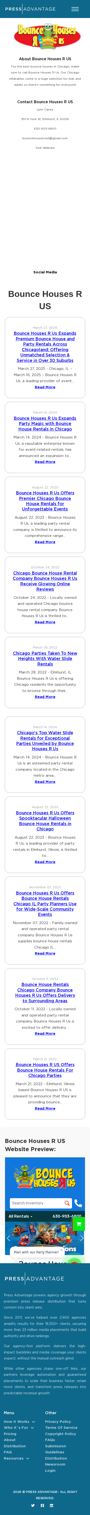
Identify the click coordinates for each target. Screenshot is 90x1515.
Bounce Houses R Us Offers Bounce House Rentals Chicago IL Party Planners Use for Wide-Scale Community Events (45, 904)
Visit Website (45, 148)
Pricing (10, 1434)
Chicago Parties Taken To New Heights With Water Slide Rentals (45, 659)
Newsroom (55, 1464)
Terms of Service (61, 1427)
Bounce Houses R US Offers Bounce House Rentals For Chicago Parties (45, 1070)
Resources (14, 1458)
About (10, 1440)
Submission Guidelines (55, 1449)
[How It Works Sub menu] (33, 1422)
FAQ (8, 1452)
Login (50, 1470)
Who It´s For (16, 1427)
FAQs (50, 1440)
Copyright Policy (60, 1434)
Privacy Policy (58, 1421)
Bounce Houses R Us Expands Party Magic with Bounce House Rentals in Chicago (45, 424)
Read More (45, 387)
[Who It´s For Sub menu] (32, 1428)
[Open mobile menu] (75, 9)
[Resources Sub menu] (28, 1458)
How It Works (16, 1421)
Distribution (15, 1446)
